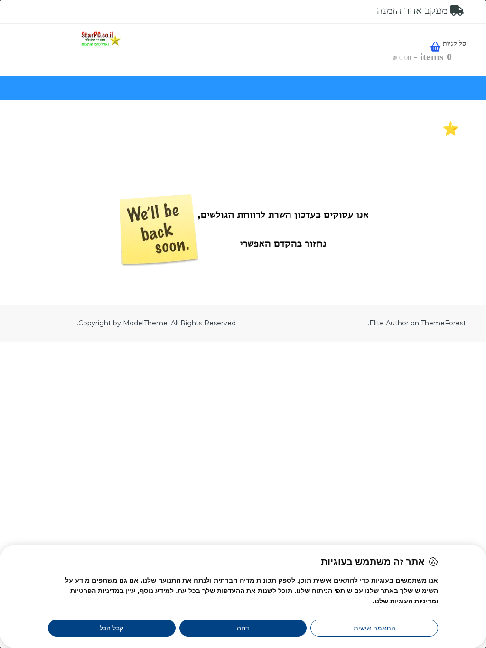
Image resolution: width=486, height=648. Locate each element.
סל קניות (453, 43)
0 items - (422, 57)
